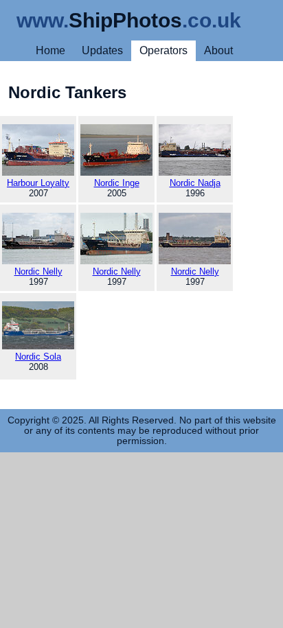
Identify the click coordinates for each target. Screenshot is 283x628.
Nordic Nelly (38, 271)
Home (50, 50)
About (218, 50)
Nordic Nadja (195, 183)
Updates (102, 50)
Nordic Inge (116, 183)
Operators (163, 50)
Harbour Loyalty (38, 183)
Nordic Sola (38, 356)
